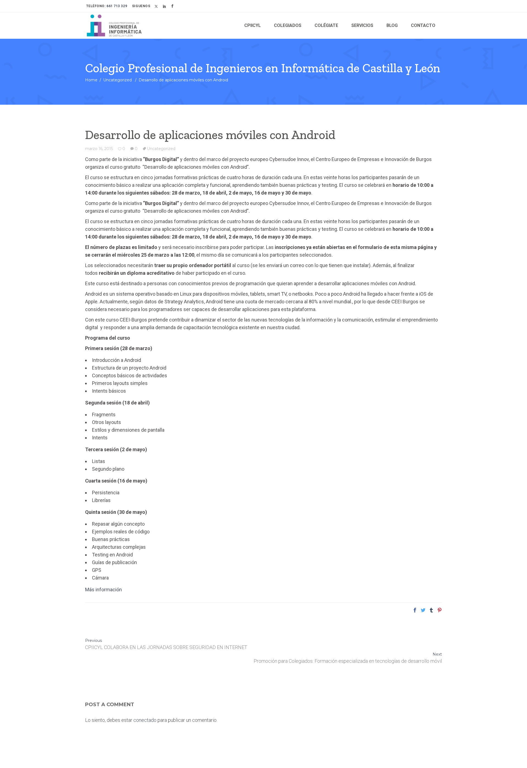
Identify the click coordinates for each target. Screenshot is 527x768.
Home (91, 79)
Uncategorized (117, 79)
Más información (103, 589)
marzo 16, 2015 (99, 148)
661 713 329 (116, 6)
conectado (144, 720)
